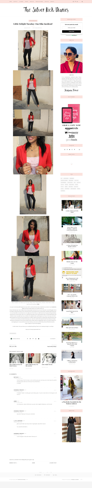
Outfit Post (71, 184)
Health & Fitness (39, 1)
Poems (76, 184)
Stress (62, 188)
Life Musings (63, 182)
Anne (15, 401)
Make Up (78, 182)
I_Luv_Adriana (18, 420)
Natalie (16, 377)
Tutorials (63, 190)
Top (81, 479)
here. (38, 304)
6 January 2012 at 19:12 (18, 422)
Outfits (15, 1)
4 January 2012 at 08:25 (18, 391)
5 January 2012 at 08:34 (18, 412)
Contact (52, 1)
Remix (66, 186)
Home (10, 1)
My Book (21, 1)
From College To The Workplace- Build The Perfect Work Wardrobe (72, 229)
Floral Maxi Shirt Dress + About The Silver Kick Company (72, 344)
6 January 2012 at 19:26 (18, 434)
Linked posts (70, 182)
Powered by (68, 35)
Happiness (72, 178)
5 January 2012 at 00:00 (18, 402)
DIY (61, 178)
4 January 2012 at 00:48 (18, 378)
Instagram (71, 180)
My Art (66, 184)
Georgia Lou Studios (75, 479)
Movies (62, 184)
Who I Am (47, 1)
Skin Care (76, 186)
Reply (55, 377)
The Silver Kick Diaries (21, 479)
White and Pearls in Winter (72, 327)
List (74, 182)
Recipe (62, 186)
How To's (32, 1)
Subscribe (71, 31)
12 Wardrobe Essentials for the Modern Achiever (71, 403)
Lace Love (76, 180)
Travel (26, 1)
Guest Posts (66, 178)
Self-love (71, 186)
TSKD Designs (73, 188)
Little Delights (33, 20)
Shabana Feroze (16, 338)
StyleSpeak (67, 188)
